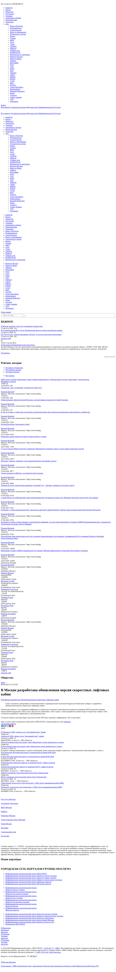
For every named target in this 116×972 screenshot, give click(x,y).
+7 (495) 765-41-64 (41, 952)
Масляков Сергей (7, 581)
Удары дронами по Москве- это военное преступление (22, 473)
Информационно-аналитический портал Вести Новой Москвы (29, 920)
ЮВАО (13, 77)
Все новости (6, 107)
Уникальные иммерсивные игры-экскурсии (18, 345)
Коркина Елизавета (8, 614)
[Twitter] (5, 726)
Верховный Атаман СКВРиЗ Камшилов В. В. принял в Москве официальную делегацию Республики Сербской (44, 551)
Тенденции (9, 14)
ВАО (12, 83)
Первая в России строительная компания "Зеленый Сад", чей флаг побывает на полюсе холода (37, 485)
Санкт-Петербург (16, 87)
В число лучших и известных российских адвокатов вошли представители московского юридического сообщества (45, 412)
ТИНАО (13, 73)
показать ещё (6, 339)
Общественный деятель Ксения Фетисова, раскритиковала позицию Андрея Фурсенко (34, 400)
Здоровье (8, 16)
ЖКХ (12, 40)
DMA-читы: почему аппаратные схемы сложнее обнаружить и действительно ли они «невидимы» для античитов (45, 379)
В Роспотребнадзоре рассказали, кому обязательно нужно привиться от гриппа (31, 746)
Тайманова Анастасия (9, 589)
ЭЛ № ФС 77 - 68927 (52, 948)
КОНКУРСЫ (15, 53)
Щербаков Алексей (8, 382)
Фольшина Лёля (7, 606)
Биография (14, 63)
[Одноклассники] (7, 726)
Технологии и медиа (18, 34)
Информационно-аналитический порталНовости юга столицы (21, 897)
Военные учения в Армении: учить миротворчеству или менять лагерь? (29, 461)
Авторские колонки (18, 107)
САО (12, 67)
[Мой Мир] (10, 726)
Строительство (16, 30)
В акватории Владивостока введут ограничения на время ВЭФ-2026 (27, 757)
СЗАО (12, 81)
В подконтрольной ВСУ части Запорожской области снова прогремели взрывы (31, 330)
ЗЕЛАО (13, 85)
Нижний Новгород (17, 91)
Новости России (16, 57)
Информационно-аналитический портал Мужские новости (28, 884)
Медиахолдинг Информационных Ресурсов (43, 107)
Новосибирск (15, 89)
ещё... (7, 24)
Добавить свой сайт (109, 356)
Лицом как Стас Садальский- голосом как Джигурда (21, 388)
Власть (8, 10)
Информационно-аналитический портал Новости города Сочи (29, 922)
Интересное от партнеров (20, 55)
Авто (12, 42)
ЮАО (12, 69)
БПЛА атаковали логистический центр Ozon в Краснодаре (23, 777)
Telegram (67, 722)
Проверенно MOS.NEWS (15, 924)
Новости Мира (15, 59)
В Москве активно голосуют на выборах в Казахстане (22, 326)
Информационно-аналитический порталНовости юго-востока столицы (21, 901)
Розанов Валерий (7, 392)
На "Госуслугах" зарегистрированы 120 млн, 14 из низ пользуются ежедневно (31, 334)
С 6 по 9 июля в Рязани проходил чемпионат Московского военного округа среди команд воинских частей (42, 449)
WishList (13, 48)
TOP (11, 99)
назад (3, 682)
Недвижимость (16, 28)
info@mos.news (55, 952)
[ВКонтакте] (2, 726)
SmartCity (9, 8)
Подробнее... (6, 353)
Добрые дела (15, 50)
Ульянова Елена (7, 597)
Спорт (12, 44)
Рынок (12, 36)
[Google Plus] (12, 726)
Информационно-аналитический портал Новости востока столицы (31, 914)
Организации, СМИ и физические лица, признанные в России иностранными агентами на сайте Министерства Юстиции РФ (50, 966)
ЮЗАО (12, 79)
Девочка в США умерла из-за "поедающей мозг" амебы (22, 736)
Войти (3, 105)
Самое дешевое (16, 97)
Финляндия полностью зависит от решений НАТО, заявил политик (27, 767)
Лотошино (14, 101)
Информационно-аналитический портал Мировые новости (28, 882)
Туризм (13, 38)
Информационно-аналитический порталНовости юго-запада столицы (21, 893)
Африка (13, 61)
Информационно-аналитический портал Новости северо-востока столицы (34, 916)
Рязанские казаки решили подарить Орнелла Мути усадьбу (23, 437)
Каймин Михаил (7, 573)
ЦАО (12, 65)
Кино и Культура (16, 26)
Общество (9, 12)
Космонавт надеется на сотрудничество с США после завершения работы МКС (31, 787)
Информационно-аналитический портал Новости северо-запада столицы (33, 880)
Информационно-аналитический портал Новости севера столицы (30, 878)
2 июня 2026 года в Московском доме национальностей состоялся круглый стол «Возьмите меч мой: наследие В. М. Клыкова (49, 498)
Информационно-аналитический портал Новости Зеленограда (29, 918)
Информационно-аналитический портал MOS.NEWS (26, 874)
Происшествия (11, 20)
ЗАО (11, 71)
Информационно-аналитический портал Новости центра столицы (31, 876)
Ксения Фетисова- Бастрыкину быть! (15, 424)
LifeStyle (13, 46)
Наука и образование (18, 32)
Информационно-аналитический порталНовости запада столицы (21, 889)
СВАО (12, 75)
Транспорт (9, 22)
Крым (12, 93)
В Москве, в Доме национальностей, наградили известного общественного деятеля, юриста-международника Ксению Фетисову (51, 510)
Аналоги (13, 95)
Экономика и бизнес (13, 18)
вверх (3, 728)
